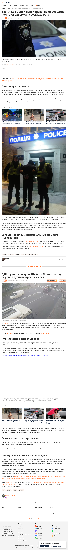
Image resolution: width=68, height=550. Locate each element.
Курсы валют (21, 538)
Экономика (21, 5)
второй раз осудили (36, 246)
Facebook (39, 535)
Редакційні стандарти (7, 533)
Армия (15, 5)
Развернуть (34, 518)
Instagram (39, 533)
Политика (37, 513)
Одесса (20, 513)
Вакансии (20, 528)
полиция (24, 254)
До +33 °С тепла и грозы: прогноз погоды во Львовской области (33, 122)
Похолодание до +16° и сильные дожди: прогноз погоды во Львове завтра (55, 422)
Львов (8, 8)
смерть (4, 254)
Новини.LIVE (45, 333)
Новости (10, 5)
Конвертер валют (22, 540)
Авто (3, 502)
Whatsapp (39, 538)
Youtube (39, 526)
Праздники (53, 513)
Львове (6, 323)
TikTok (55, 526)
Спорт (27, 5)
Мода (51, 507)
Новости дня (5, 513)
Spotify (55, 531)
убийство (11, 254)
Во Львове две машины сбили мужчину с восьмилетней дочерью (11, 122)
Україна (5, 5)
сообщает (10, 65)
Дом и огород (54, 502)
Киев (3, 507)
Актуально (21, 502)
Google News (57, 528)
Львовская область (33, 254)
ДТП (4, 490)
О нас (19, 526)
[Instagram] (6, 498)
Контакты (20, 530)
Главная (3, 8)
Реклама (20, 532)
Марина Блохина (9, 260)
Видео (38, 5)
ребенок (21, 490)
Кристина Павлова (10, 495)
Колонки (32, 5)
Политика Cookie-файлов (8, 535)
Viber (38, 531)
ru (62, 2)
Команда (20, 536)
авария (9, 490)
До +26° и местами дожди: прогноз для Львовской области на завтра (55, 122)
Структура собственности (25, 534)
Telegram (39, 528)
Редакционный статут (7, 531)
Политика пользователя (8, 526)
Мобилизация (38, 507)
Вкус (35, 502)
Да (44, 546)
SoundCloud (57, 533)
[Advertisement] (26, 72)
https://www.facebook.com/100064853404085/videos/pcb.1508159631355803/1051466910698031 (26, 355)
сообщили (10, 333)
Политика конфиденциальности (7, 528)
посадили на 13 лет (32, 241)
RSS (55, 535)
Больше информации (56, 546)
